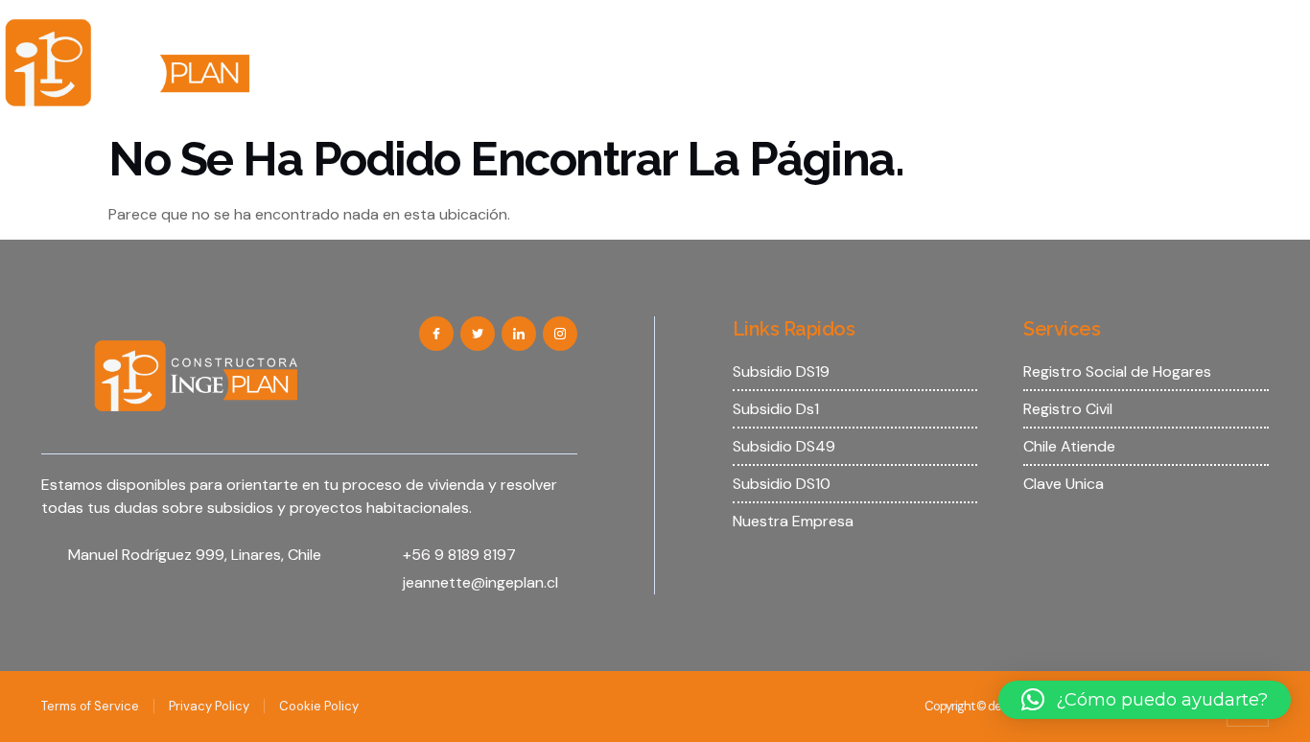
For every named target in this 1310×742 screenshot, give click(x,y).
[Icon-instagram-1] (560, 333)
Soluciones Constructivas (926, 30)
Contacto (689, 92)
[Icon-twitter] (477, 333)
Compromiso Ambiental (1134, 30)
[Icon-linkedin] (519, 333)
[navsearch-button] (1277, 55)
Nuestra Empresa (432, 30)
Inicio (316, 30)
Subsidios (563, 30)
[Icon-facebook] (436, 333)
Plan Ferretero (808, 92)
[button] (1144, 700)
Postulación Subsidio (729, 30)
